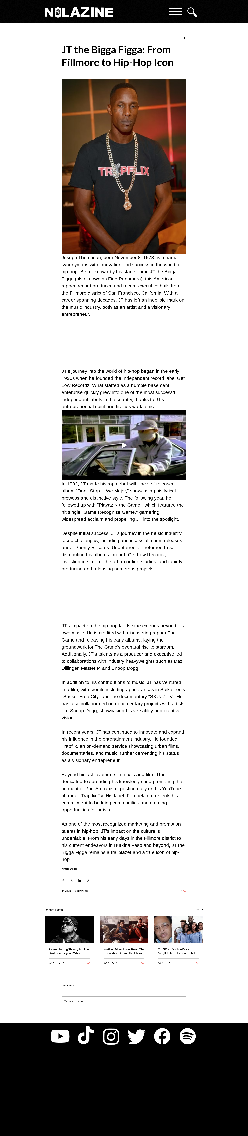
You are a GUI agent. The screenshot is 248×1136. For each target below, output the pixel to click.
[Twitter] (136, 1036)
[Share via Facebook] (63, 880)
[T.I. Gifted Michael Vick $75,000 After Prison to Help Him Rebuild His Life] (178, 929)
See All (199, 909)
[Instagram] (111, 1036)
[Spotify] (187, 1036)
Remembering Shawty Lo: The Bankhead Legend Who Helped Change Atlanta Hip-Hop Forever (69, 951)
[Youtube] (60, 1036)
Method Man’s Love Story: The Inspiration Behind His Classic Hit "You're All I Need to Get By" (124, 951)
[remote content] (124, 343)
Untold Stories (69, 868)
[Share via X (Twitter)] (71, 880)
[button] (175, 12)
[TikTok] (86, 1036)
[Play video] (124, 445)
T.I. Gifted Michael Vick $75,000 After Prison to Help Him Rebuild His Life (177, 951)
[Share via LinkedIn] (79, 880)
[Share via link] (88, 880)
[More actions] (184, 38)
